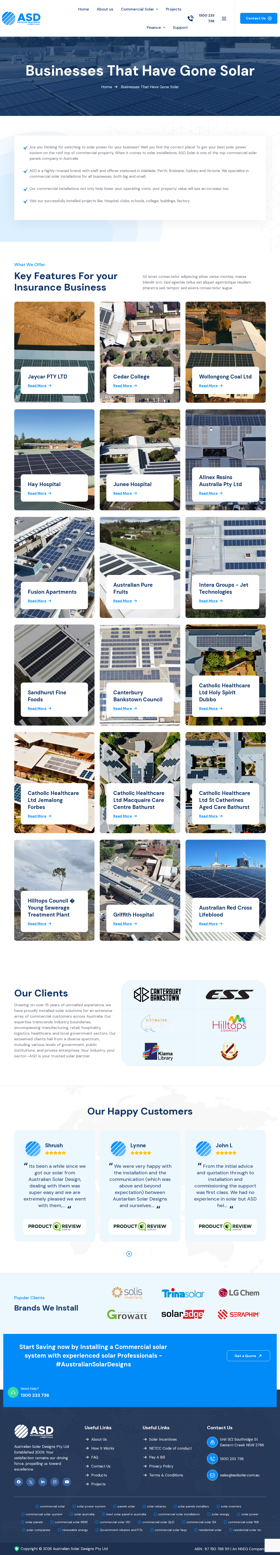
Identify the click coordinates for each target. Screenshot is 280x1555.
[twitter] (30, 1482)
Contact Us (256, 18)
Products (99, 1475)
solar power (250, 1514)
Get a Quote (245, 1356)
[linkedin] (42, 1482)
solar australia (84, 1514)
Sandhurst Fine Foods (47, 696)
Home (106, 86)
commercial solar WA (243, 1522)
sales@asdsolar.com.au (239, 1475)
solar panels (34, 1522)
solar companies (38, 1530)
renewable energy (75, 1530)
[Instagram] (54, 1482)
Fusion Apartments (52, 591)
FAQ (94, 1457)
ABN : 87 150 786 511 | (212, 1548)
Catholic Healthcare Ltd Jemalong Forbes (53, 800)
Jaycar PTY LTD (47, 376)
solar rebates (156, 1506)
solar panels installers (193, 1506)
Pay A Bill (157, 1457)
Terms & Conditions (166, 1475)
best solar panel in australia (126, 1514)
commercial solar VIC (115, 1522)
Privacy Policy (161, 1466)
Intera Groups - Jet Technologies (223, 588)
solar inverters (231, 1506)
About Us (99, 1439)
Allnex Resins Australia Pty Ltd (220, 481)
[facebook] (18, 1482)
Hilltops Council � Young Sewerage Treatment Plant (51, 907)
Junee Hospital (132, 484)
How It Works (102, 1448)
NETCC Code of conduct (170, 1448)
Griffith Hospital (133, 914)
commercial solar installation (179, 1514)
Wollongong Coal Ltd (225, 376)
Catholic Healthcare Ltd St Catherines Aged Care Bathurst (224, 800)
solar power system (91, 1506)
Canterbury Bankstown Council (138, 696)
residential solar (210, 1530)
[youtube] (66, 1482)
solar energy (220, 1514)
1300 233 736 (35, 1395)
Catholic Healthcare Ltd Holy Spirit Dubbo (224, 692)
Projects (98, 1484)
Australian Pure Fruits (133, 588)
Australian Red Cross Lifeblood (225, 911)
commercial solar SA (201, 1522)
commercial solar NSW (71, 1522)
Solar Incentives (163, 1439)
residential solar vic (247, 1530)
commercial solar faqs (171, 1530)
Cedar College (131, 376)
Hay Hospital (44, 484)
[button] (129, 1254)
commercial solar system (44, 1514)
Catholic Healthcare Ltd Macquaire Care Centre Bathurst (138, 800)
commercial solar (52, 1506)
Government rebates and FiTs (121, 1530)
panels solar (126, 1506)
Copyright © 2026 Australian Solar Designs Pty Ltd (64, 1548)
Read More (37, 385)
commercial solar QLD (158, 1522)
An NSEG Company (249, 1548)
